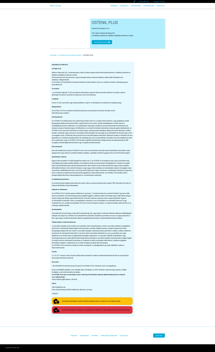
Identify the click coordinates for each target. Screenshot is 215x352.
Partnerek (74, 335)
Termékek (114, 6)
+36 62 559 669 (143, 1)
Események (124, 6)
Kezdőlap (53, 55)
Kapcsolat (161, 6)
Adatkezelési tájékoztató (109, 335)
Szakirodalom (148, 6)
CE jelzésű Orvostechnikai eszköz (69, 55)
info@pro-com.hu (159, 1)
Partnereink (136, 6)
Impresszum (124, 335)
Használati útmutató (101, 42)
